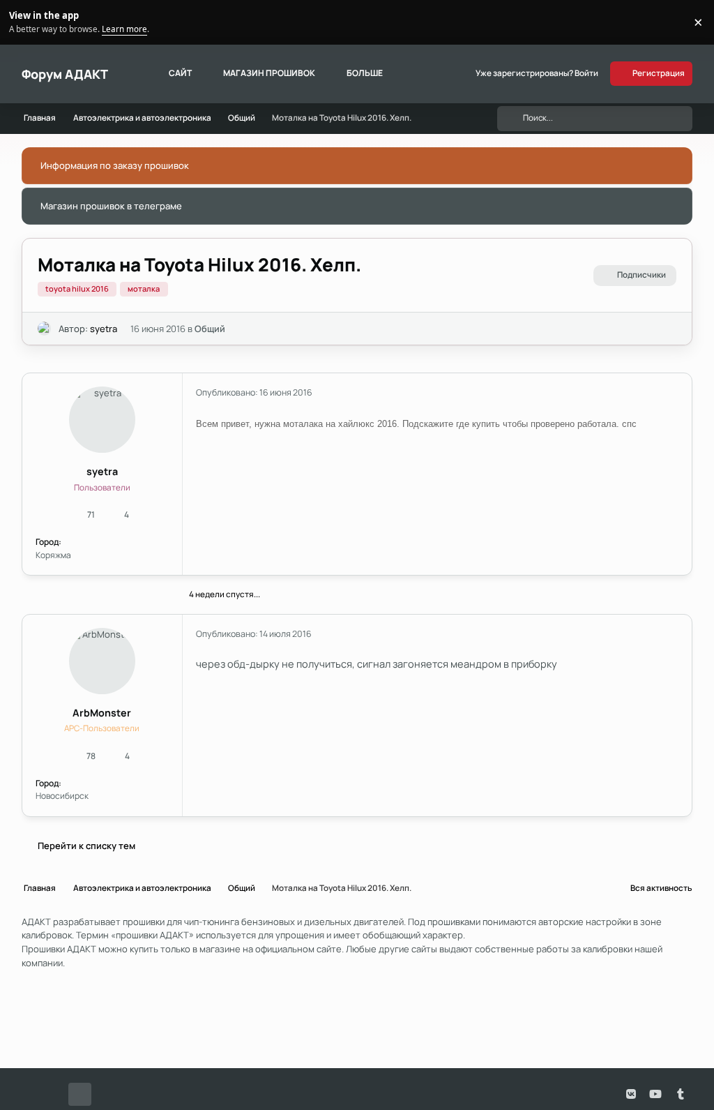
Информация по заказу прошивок (114, 165)
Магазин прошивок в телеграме (111, 206)
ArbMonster (102, 712)
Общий (210, 328)
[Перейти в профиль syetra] (45, 329)
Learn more (24, 21)
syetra (103, 328)
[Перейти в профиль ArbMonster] (102, 661)
